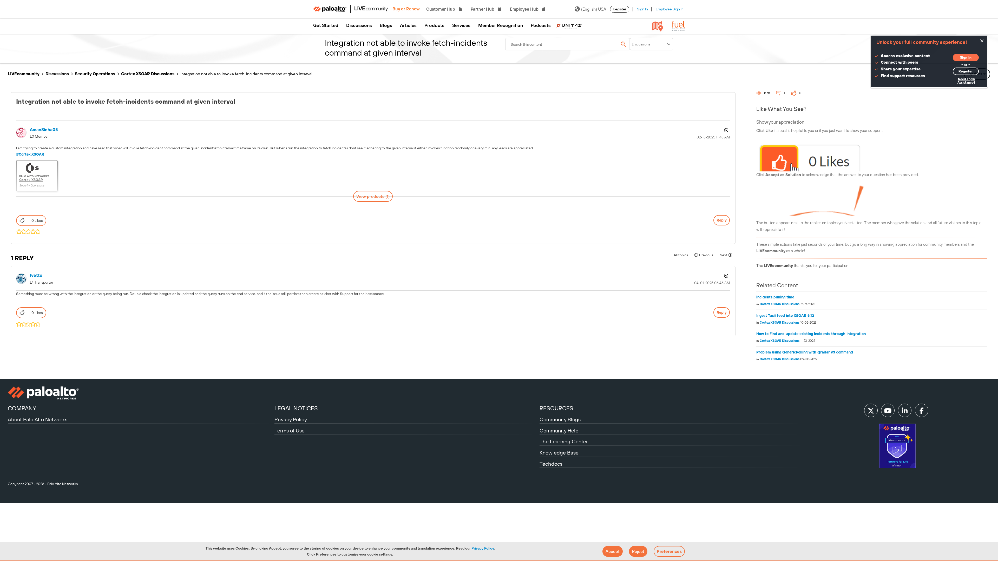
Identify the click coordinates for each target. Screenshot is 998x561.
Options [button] (725, 130)
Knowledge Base (559, 453)
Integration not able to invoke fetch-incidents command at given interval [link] (246, 73)
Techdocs (551, 464)
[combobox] (567, 44)
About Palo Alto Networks (37, 419)
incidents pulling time (775, 297)
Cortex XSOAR (31, 154)
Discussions (359, 25)
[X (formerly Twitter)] (871, 410)
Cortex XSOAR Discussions (147, 73)
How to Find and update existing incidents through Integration (811, 334)
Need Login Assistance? (966, 80)
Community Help (559, 430)
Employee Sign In (670, 9)
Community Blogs (560, 419)
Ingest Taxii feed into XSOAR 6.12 (785, 315)
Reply (722, 220)
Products (434, 25)
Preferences (669, 551)
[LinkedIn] (904, 410)
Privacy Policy (482, 548)
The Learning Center (564, 441)
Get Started (325, 25)
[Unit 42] (569, 25)
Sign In (642, 9)
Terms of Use (289, 430)
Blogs (386, 25)
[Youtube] (888, 410)
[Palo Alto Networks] (140, 392)
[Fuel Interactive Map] (657, 26)
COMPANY (22, 408)
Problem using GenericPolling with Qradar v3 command (804, 352)
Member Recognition (500, 25)
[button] (612, 551)
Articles (408, 25)
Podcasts (541, 25)
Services (461, 25)
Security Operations (95, 73)
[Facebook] (921, 410)
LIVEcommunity (24, 73)
